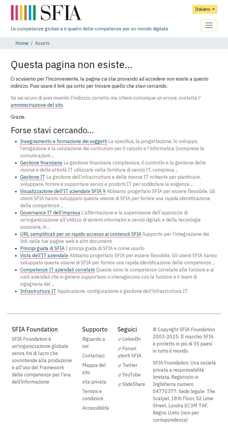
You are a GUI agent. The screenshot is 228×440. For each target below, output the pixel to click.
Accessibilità (95, 408)
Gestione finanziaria (41, 163)
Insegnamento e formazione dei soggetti (63, 141)
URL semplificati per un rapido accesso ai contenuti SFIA (80, 234)
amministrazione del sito (37, 105)
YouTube (131, 375)
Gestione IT (32, 177)
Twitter (129, 365)
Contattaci (93, 356)
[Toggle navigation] (209, 25)
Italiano (203, 9)
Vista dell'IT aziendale (44, 255)
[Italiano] (89, 13)
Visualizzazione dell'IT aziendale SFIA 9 (63, 191)
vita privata (94, 382)
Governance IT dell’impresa (50, 213)
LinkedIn (131, 339)
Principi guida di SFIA (42, 248)
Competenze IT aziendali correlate (57, 270)
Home (21, 43)
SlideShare (133, 384)
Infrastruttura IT (38, 291)
